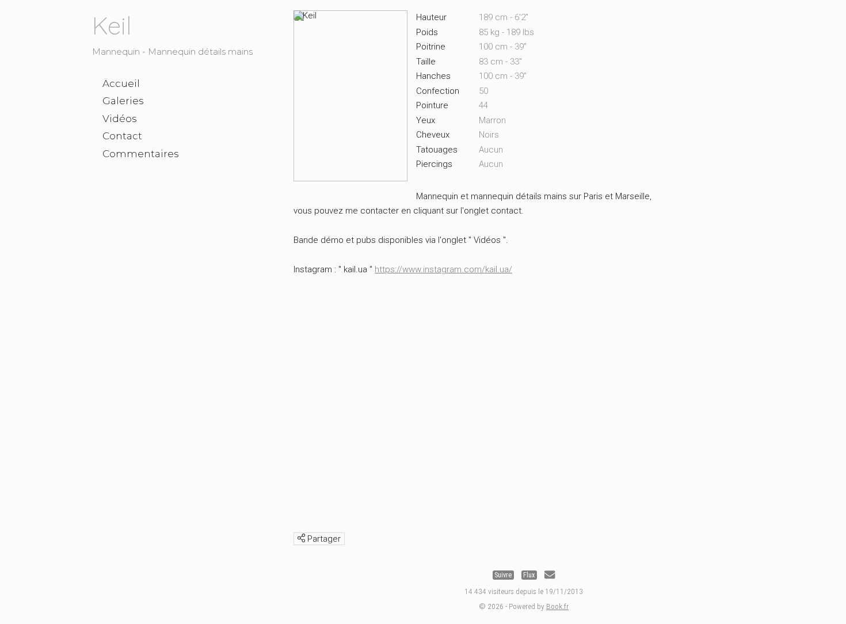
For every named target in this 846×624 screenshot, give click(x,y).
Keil (111, 25)
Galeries (123, 100)
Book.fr (557, 606)
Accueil (121, 83)
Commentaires (140, 153)
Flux (529, 575)
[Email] (549, 575)
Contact (122, 136)
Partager (323, 539)
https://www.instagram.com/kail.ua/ (443, 269)
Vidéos (119, 118)
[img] (301, 538)
